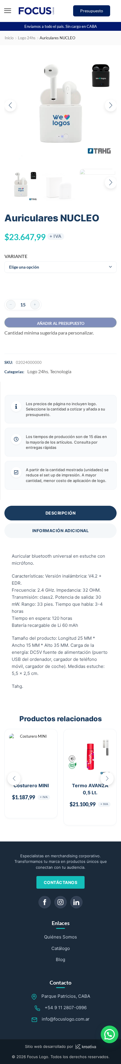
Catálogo (60, 948)
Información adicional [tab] (60, 530)
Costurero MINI (31, 785)
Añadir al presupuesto (60, 323)
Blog (60, 959)
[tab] (60, 513)
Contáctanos (61, 882)
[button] (7, 10)
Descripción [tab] (61, 512)
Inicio (9, 37)
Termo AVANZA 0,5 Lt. (90, 789)
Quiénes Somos (60, 937)
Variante (13, 256)
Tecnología (60, 371)
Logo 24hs (27, 37)
